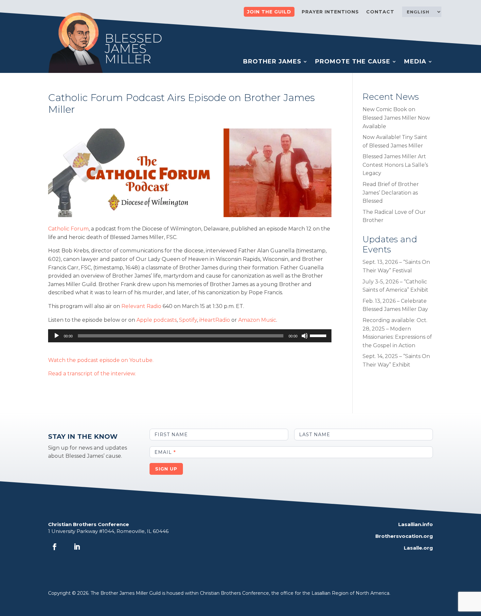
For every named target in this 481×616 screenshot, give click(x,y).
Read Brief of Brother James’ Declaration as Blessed (391, 192)
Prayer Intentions (330, 12)
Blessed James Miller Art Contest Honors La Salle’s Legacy (395, 164)
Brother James (272, 62)
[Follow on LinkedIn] (76, 546)
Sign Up (166, 469)
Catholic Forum (68, 229)
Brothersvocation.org (404, 536)
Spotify (188, 320)
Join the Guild (269, 12)
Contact (380, 12)
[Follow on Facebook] (54, 546)
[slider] (319, 335)
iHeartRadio (214, 320)
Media (415, 62)
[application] (189, 335)
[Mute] (304, 336)
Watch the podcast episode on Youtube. (100, 360)
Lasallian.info (415, 524)
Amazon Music (257, 320)
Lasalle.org (418, 548)
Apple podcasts (156, 320)
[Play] (56, 336)
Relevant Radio (141, 306)
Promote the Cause (352, 62)
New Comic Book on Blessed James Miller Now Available (396, 117)
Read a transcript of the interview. (92, 373)
